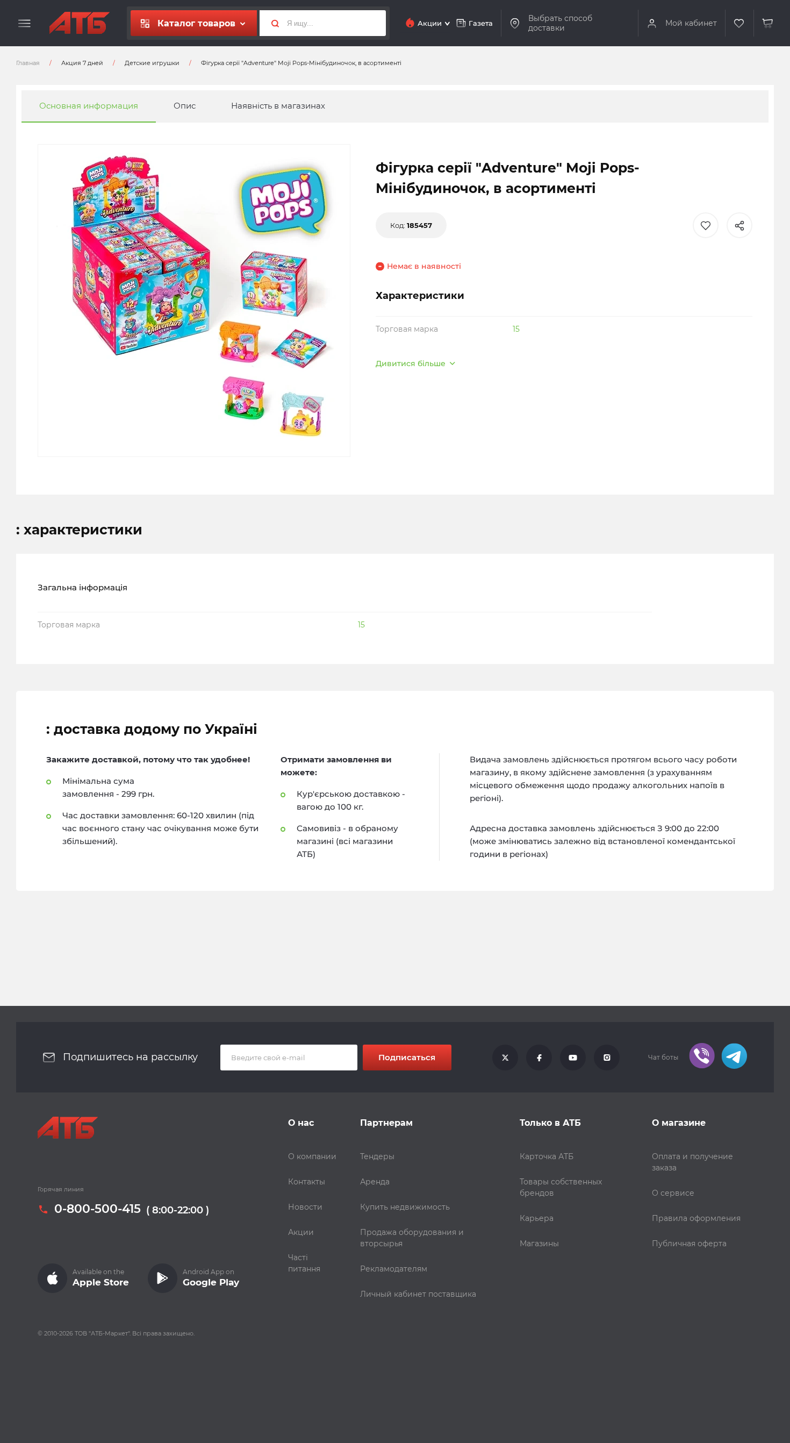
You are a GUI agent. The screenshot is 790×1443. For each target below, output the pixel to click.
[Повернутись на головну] (79, 23)
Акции (301, 1232)
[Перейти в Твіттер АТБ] (505, 1057)
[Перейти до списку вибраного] (739, 23)
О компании (312, 1156)
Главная (28, 63)
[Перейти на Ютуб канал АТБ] (573, 1057)
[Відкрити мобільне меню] (24, 24)
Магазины (539, 1243)
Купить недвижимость (405, 1207)
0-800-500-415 (97, 1209)
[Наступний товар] (687, 685)
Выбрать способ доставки (560, 23)
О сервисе (673, 1193)
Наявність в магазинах (278, 106)
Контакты (306, 1182)
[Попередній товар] (102, 685)
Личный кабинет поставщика (418, 1294)
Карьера (537, 1218)
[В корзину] (768, 23)
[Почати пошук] (271, 23)
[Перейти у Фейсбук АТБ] (539, 1057)
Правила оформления (696, 1218)
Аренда (375, 1182)
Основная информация (88, 106)
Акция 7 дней (82, 63)
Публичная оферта (689, 1243)
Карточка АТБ (546, 1156)
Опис (185, 106)
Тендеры (377, 1156)
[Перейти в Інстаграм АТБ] (607, 1057)
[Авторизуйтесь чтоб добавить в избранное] (706, 225)
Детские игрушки (152, 63)
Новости (305, 1207)
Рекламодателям (393, 1269)
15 (516, 329)
